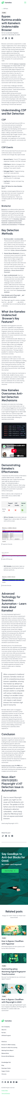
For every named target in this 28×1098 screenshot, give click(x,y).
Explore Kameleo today (8, 765)
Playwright (7, 65)
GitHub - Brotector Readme (18, 250)
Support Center (6, 1071)
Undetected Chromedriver (9, 224)
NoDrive (22, 224)
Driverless (16, 219)
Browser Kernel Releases (8, 1056)
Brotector (4, 209)
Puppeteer (23, 64)
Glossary (4, 1074)
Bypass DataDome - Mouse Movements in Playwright (14, 270)
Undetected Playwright (14, 222)
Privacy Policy (5, 1090)
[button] (24, 2)
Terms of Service (6, 1093)
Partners (4, 1032)
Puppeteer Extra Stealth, (15, 220)
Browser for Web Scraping (8, 1044)
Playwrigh (4, 222)
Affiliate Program (6, 1035)
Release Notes (5, 1053)
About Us (4, 1029)
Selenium (16, 64)
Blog (3, 1065)
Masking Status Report (8, 1050)
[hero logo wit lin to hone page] (7, 2)
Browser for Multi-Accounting (9, 1047)
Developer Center (6, 1068)
